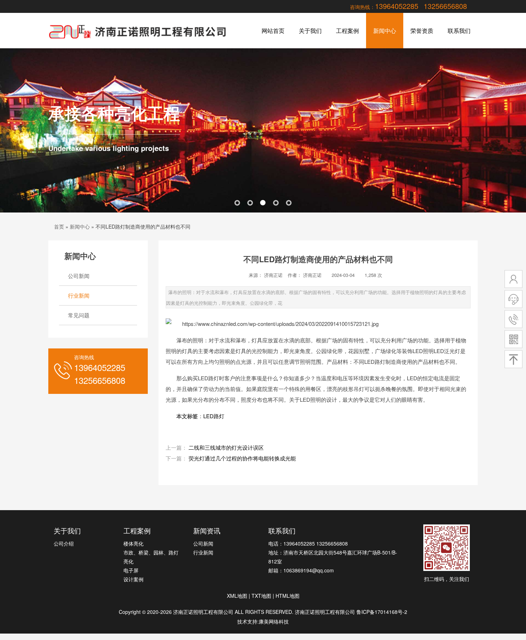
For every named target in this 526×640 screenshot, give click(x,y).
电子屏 (130, 570)
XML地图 (237, 595)
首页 (59, 226)
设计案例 (133, 579)
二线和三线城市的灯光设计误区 (226, 447)
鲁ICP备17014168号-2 (381, 611)
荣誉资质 (421, 30)
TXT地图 (261, 595)
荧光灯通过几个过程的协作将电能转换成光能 (242, 458)
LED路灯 (213, 416)
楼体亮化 (133, 543)
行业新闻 (78, 295)
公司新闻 (78, 275)
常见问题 (78, 315)
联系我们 (459, 30)
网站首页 (273, 30)
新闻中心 (384, 30)
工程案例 (347, 30)
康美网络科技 (274, 621)
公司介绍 (64, 543)
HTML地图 (287, 595)
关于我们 (310, 30)
